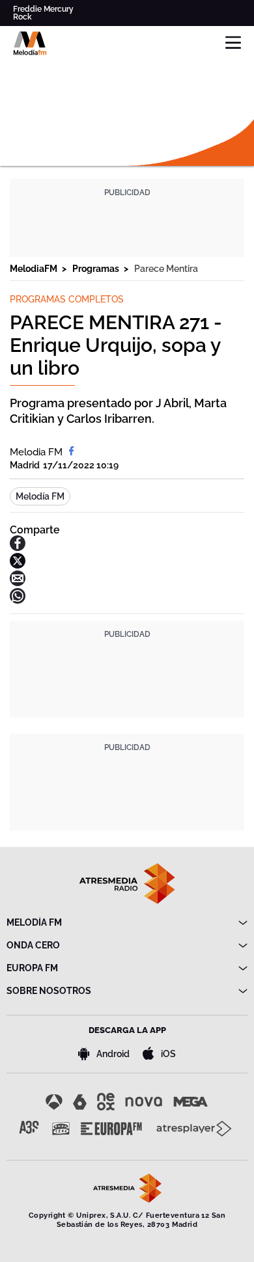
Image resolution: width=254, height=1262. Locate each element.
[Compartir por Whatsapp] (17, 600)
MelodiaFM (34, 268)
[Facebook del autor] (71, 452)
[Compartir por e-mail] (17, 582)
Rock (22, 16)
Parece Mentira (166, 268)
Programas (96, 268)
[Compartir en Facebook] (17, 547)
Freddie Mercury (43, 9)
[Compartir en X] (17, 565)
